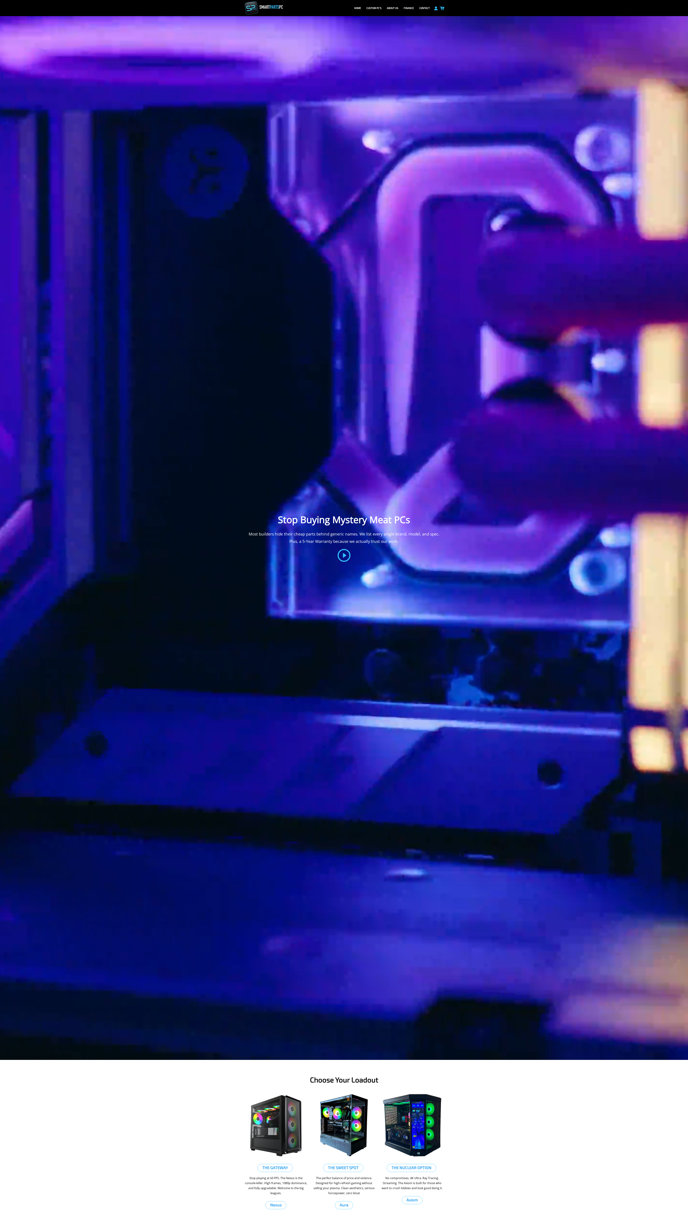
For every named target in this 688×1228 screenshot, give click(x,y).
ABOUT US (392, 7)
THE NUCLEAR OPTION (411, 1167)
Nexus (276, 1204)
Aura (344, 1204)
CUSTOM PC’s (373, 7)
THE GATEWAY (275, 1167)
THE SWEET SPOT (343, 1167)
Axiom (412, 1199)
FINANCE (409, 7)
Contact (424, 7)
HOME (357, 7)
